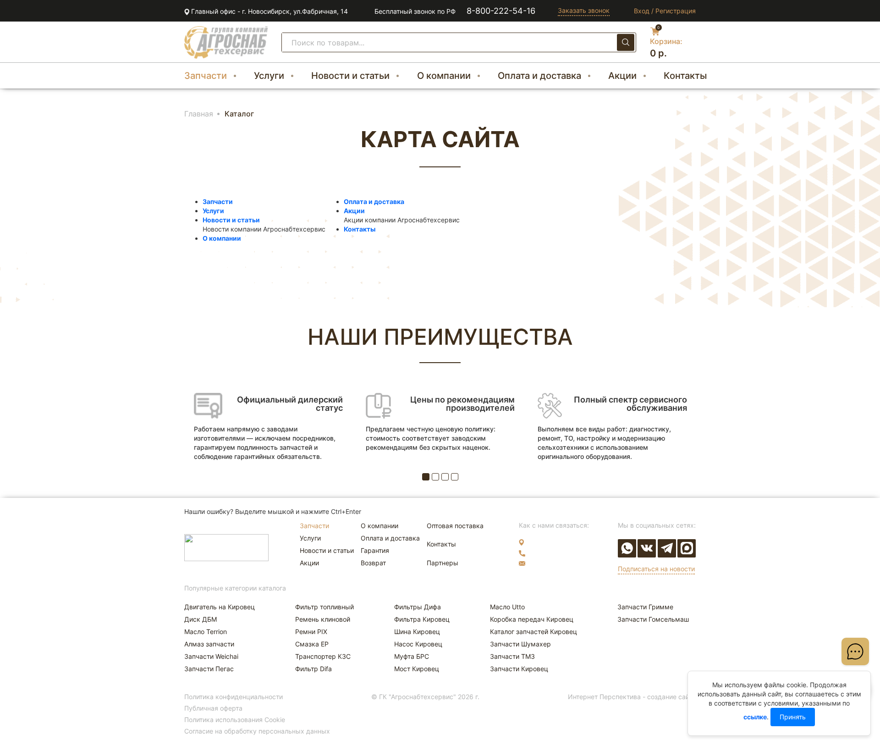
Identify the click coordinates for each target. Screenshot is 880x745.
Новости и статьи (350, 75)
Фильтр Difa (313, 669)
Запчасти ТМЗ (512, 656)
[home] (226, 42)
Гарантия (375, 550)
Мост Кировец (416, 669)
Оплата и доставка (539, 75)
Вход (641, 11)
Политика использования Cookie (234, 719)
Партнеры (442, 563)
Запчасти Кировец (519, 669)
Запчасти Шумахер (520, 644)
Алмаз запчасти (209, 644)
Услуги (269, 75)
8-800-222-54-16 (501, 11)
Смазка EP (312, 644)
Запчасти (205, 75)
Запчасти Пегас (209, 669)
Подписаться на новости (656, 569)
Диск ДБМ (200, 619)
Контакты (685, 75)
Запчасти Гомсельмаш (653, 619)
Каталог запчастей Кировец (533, 631)
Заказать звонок (584, 10)
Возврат (373, 563)
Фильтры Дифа (417, 607)
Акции (622, 75)
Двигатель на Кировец (219, 607)
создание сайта (671, 697)
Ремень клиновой (322, 619)
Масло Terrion (205, 631)
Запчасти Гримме (645, 607)
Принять (793, 717)
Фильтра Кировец (422, 619)
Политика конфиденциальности (233, 697)
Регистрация (675, 11)
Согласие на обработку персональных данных (257, 731)
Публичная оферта (213, 708)
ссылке (755, 717)
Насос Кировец (418, 644)
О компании (444, 75)
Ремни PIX (311, 631)
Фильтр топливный (324, 607)
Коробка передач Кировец (531, 619)
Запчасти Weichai (211, 656)
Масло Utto (507, 607)
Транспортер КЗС (323, 656)
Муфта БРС (411, 656)
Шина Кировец (417, 631)
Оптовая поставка (455, 526)
